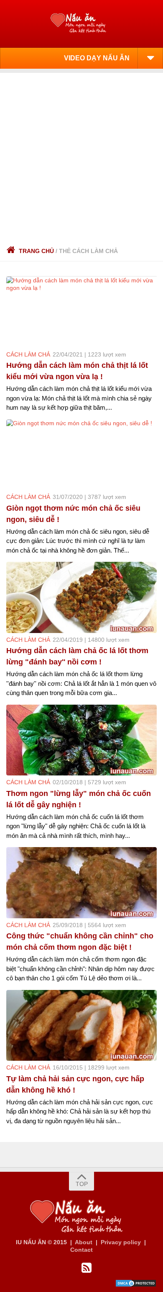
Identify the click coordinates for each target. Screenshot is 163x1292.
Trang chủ (36, 251)
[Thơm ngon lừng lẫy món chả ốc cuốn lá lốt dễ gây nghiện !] (81, 740)
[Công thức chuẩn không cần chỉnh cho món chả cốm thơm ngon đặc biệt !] (81, 882)
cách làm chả (28, 354)
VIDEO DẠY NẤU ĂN (97, 58)
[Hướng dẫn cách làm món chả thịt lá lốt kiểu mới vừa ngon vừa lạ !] (81, 312)
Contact (81, 1249)
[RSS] (86, 1268)
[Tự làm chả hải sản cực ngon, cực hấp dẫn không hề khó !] (81, 1025)
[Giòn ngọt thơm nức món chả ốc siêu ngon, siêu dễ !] (81, 455)
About (83, 1242)
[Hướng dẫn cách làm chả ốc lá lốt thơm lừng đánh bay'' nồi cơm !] (81, 597)
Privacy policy (121, 1242)
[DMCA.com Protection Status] (136, 1285)
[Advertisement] (81, 154)
